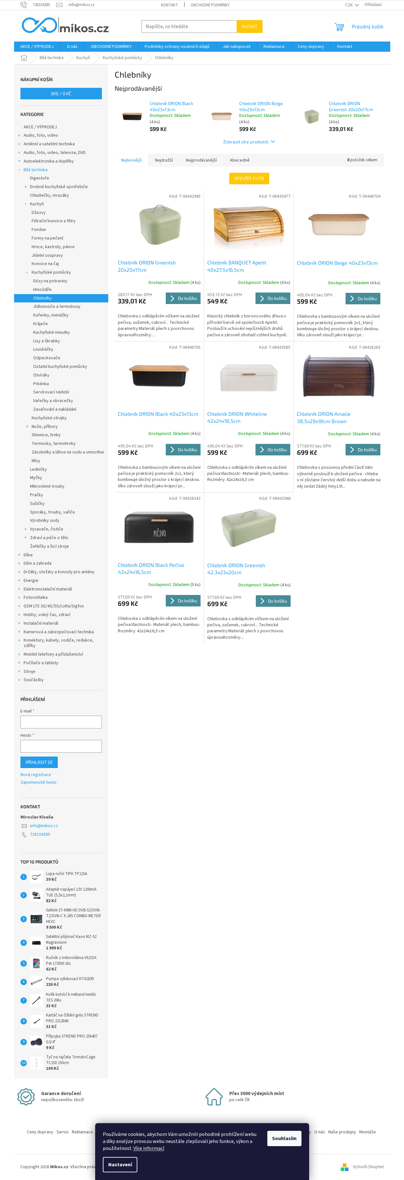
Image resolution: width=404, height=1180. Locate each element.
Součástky (34, 680)
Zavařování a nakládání (54, 409)
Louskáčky (43, 349)
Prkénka (41, 384)
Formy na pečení (47, 238)
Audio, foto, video (41, 135)
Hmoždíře (42, 289)
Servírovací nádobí (51, 392)
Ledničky (38, 469)
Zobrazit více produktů (246, 141)
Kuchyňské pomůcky (51, 272)
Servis (63, 1132)
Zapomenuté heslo (38, 783)
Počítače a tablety (41, 663)
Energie (31, 580)
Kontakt (169, 5)
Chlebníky (42, 298)
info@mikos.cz (44, 826)
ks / (61, 93)
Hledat (249, 26)
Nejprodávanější (201, 160)
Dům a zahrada (37, 563)
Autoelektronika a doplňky (49, 161)
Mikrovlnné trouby (47, 486)
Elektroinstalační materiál (48, 589)
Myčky (36, 478)
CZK (349, 5)
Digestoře (39, 178)
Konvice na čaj (45, 264)
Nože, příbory (45, 426)
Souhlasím (284, 1138)
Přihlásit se (39, 762)
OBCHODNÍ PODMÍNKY (210, 5)
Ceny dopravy (40, 1132)
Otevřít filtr (249, 178)
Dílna (28, 555)
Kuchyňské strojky (49, 418)
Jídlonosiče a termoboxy (56, 306)
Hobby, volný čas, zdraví (47, 615)
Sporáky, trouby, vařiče (52, 512)
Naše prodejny (342, 1132)
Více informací (148, 1148)
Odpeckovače (46, 358)
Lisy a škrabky (46, 341)
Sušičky (37, 503)
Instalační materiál (41, 623)
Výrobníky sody (44, 520)
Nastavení (120, 1164)
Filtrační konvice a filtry (54, 221)
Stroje (29, 671)
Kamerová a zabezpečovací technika (59, 632)
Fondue (39, 229)
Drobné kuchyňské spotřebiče (59, 187)
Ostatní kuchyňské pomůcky (60, 366)
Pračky (36, 495)
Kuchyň (37, 204)
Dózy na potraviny (50, 281)
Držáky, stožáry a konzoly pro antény (59, 572)
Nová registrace (35, 775)
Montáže (367, 1132)
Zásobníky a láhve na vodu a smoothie (68, 452)
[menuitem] (37, 47)
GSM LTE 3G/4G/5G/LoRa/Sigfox (54, 606)
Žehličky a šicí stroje (49, 546)
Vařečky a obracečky (53, 401)
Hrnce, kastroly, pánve (53, 247)
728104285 (40, 834)
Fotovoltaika (36, 597)
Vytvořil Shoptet (368, 1167)
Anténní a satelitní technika (49, 144)
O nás (319, 1132)
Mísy (36, 461)
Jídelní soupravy (47, 255)
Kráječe (40, 324)
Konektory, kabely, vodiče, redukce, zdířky (59, 643)
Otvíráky (41, 375)
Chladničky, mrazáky (49, 195)
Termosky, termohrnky (54, 443)
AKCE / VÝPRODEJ (40, 127)
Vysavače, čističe (46, 529)
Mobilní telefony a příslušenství (53, 654)
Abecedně (240, 160)
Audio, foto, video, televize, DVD (55, 152)
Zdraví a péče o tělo (49, 538)
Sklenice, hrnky (46, 435)
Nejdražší (164, 160)
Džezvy (39, 212)
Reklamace (82, 1132)
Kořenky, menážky (51, 315)
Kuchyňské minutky (51, 332)
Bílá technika (36, 170)
